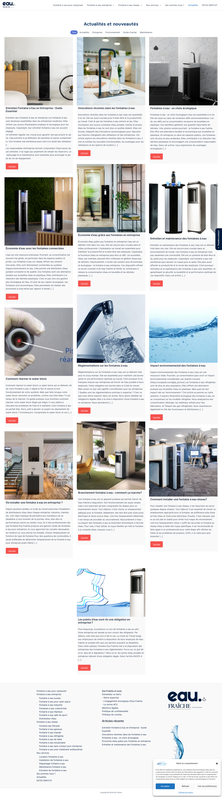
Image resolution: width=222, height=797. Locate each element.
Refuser (185, 786)
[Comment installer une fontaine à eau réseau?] (183, 462)
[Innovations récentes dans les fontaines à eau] (111, 71)
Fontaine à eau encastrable (52, 742)
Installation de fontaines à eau (53, 760)
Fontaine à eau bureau (50, 698)
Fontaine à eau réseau (129, 5)
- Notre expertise (110, 697)
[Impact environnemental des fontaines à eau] (183, 328)
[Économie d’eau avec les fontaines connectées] (38, 211)
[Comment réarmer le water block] (38, 342)
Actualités (193, 5)
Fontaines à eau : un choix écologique (120, 737)
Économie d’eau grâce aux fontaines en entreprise (126, 741)
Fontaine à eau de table (50, 739)
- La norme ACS (109, 704)
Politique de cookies (185, 792)
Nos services (152, 5)
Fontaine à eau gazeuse (50, 729)
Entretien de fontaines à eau (53, 770)
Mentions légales (110, 708)
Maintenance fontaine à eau (52, 767)
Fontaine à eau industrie (50, 705)
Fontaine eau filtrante (49, 726)
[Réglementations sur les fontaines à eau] (111, 328)
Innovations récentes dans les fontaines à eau (124, 734)
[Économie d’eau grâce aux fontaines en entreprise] (111, 198)
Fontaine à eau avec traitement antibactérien (61, 749)
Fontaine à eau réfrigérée (51, 736)
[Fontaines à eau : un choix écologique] (183, 71)
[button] (217, 763)
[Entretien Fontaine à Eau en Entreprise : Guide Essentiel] (38, 71)
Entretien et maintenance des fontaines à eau (124, 744)
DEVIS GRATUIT (209, 5)
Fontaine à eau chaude (50, 732)
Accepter (165, 786)
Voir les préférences (207, 786)
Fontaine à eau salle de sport (53, 715)
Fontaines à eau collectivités (53, 708)
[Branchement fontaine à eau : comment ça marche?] (111, 456)
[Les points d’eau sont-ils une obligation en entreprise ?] (111, 582)
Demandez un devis (111, 694)
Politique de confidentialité (115, 711)
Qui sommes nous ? (174, 5)
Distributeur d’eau (47, 718)
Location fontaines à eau (51, 756)
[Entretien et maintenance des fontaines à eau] (183, 201)
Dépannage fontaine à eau (52, 763)
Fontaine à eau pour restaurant (68, 5)
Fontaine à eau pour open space (54, 701)
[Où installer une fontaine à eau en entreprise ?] (38, 465)
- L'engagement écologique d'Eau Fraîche (122, 701)
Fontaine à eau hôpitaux (50, 711)
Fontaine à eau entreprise (99, 5)
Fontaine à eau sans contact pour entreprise (60, 746)
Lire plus (12, 166)
